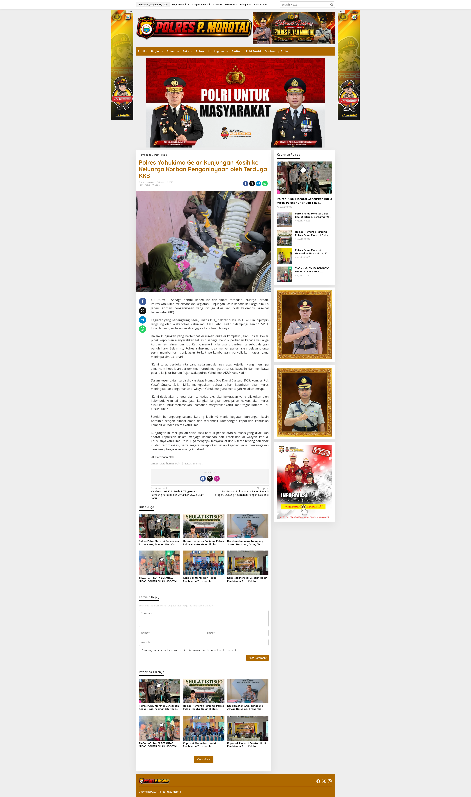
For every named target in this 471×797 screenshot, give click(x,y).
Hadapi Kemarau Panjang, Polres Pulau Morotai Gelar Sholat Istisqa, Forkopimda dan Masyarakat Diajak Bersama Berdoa (203, 542)
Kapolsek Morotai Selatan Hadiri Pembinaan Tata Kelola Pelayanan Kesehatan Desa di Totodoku (247, 579)
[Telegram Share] (258, 183)
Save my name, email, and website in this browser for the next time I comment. (189, 650)
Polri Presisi (144, 185)
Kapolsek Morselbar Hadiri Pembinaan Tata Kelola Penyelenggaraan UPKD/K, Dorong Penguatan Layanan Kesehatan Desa (200, 579)
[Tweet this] (252, 183)
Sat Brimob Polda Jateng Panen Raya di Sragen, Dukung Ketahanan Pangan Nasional (241, 491)
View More (203, 759)
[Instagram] (217, 479)
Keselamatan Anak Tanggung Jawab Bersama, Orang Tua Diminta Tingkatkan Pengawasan (247, 542)
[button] (332, 4)
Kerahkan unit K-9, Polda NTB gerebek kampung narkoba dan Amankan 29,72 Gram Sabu (177, 493)
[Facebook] (203, 479)
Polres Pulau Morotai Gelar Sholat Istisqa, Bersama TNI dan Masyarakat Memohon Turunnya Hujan (312, 215)
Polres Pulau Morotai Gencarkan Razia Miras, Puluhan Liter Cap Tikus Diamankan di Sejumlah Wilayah (159, 542)
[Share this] (245, 183)
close (129, 11)
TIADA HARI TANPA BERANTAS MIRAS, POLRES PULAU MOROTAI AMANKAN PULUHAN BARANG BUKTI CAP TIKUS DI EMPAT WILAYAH (158, 579)
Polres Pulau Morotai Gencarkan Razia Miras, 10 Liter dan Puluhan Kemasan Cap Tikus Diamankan (312, 251)
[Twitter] (210, 479)
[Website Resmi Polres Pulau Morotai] (194, 28)
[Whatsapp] (265, 183)
